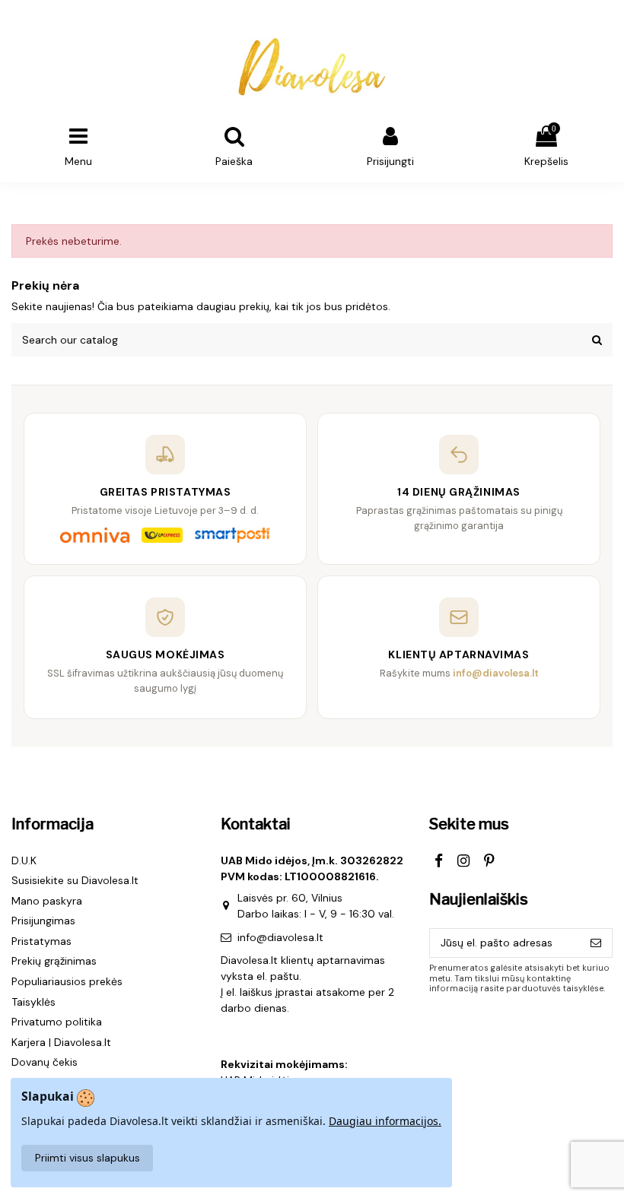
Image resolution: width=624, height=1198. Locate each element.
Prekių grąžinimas (54, 961)
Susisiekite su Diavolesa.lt (74, 880)
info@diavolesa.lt (280, 937)
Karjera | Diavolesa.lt (61, 1042)
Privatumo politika (56, 1021)
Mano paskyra (46, 901)
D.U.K (24, 860)
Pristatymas (41, 941)
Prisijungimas (43, 920)
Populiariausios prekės (67, 981)
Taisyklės (33, 1002)
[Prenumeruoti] (596, 943)
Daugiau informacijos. (385, 1121)
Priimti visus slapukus (87, 1158)
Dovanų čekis (44, 1062)
